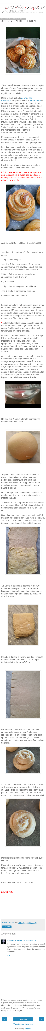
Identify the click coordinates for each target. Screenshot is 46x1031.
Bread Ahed (35, 101)
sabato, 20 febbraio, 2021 (27, 940)
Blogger (28, 1028)
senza (24, 98)
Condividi (7, 927)
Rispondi (10, 955)
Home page (23, 1019)
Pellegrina (11, 940)
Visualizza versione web (23, 1024)
